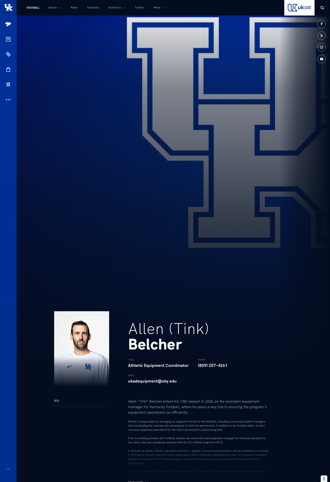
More (157, 7)
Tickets (140, 7)
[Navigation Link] (8, 24)
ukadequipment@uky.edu (152, 381)
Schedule (93, 7)
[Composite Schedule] (8, 39)
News (74, 7)
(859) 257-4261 (212, 365)
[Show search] (322, 7)
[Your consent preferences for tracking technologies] (324, 478)
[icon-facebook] (321, 24)
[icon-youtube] (321, 59)
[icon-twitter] (321, 36)
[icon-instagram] (321, 47)
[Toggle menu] (8, 469)
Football (33, 8)
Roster (53, 7)
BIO (56, 401)
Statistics (114, 7)
